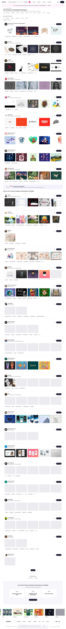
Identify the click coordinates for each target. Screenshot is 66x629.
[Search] (30, 2)
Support (47, 621)
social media (38, 12)
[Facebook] (56, 621)
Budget (12, 18)
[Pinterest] (59, 621)
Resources (58, 626)
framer (30, 12)
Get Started (49, 5)
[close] (62, 5)
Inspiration (29, 621)
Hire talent (24, 621)
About (43, 621)
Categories (7, 18)
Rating (22, 18)
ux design (26, 12)
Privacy (15, 626)
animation (43, 12)
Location (17, 18)
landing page (12, 12)
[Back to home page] (4, 2)
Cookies (18, 626)
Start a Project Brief (33, 599)
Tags (52, 626)
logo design (7, 12)
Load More (33, 570)
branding (34, 12)
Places (55, 626)
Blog (39, 621)
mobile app (17, 12)
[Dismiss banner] (47, 625)
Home (4, 8)
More (26, 18)
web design (22, 12)
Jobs (50, 626)
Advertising (35, 621)
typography (48, 12)
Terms (12, 626)
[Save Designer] (55, 24)
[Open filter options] (4, 18)
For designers (18, 621)
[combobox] (16, 2)
